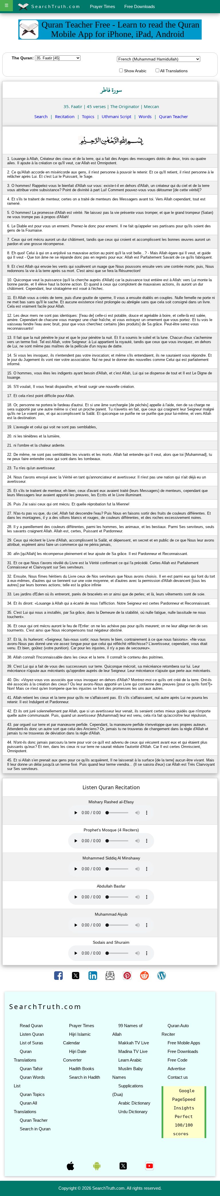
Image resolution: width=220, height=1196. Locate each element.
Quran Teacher (173, 116)
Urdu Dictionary (133, 1111)
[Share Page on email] (110, 975)
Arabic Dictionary (134, 1103)
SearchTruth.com (55, 6)
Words (145, 116)
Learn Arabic (130, 1060)
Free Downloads (139, 6)
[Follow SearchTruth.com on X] (123, 1165)
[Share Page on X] (76, 975)
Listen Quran (32, 1034)
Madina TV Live (133, 1051)
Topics (88, 116)
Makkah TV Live (133, 1042)
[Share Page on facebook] (59, 975)
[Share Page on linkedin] (93, 975)
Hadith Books (81, 1068)
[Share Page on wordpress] (161, 975)
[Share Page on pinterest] (127, 975)
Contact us (178, 1077)
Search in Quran (35, 1128)
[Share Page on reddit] (145, 975)
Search (41, 116)
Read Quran (31, 1025)
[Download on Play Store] (97, 1165)
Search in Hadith (84, 1077)
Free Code (177, 1060)
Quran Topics (32, 1094)
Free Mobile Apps (184, 1042)
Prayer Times (102, 6)
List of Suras (31, 1042)
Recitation (64, 116)
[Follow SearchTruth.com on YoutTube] (149, 1165)
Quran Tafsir (31, 1068)
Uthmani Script (116, 116)
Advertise (176, 1068)
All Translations (173, 71)
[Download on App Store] (71, 1165)
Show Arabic (134, 71)
